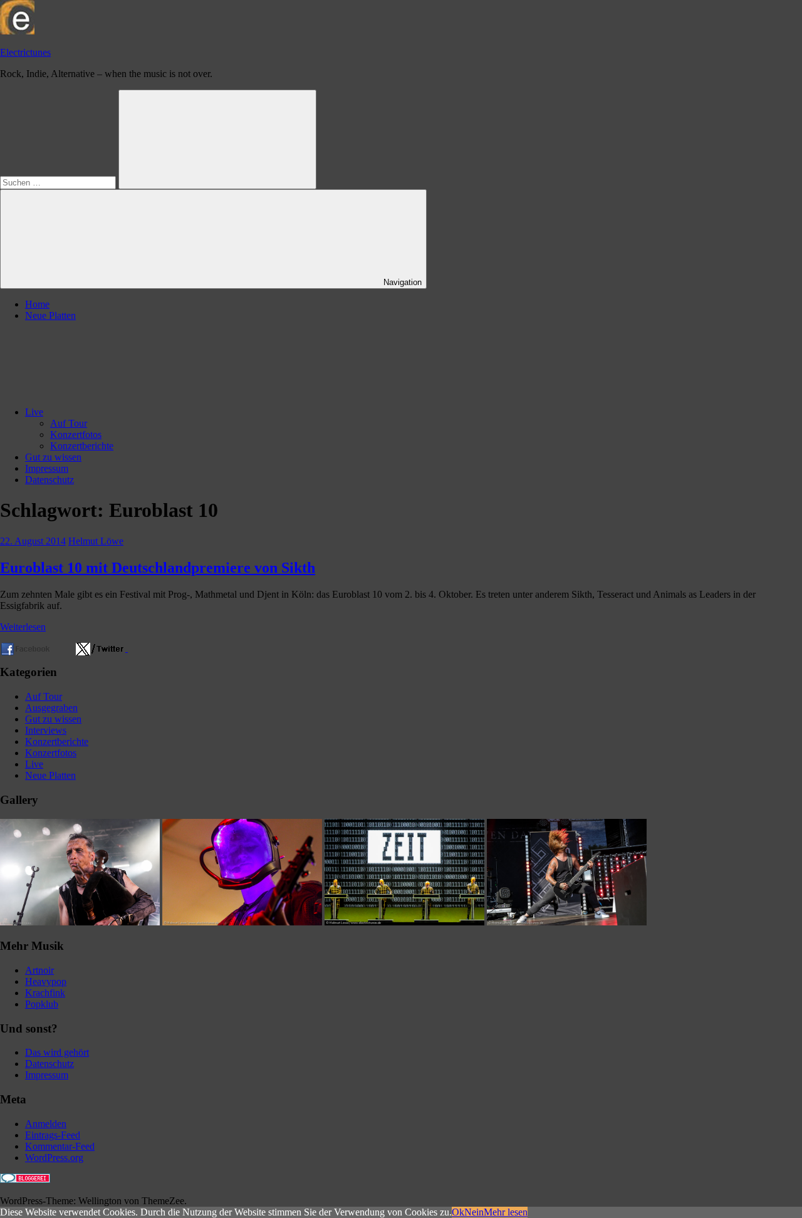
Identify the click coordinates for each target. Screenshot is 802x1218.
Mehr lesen (506, 1212)
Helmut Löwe (95, 541)
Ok (458, 1212)
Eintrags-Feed (52, 1135)
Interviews (45, 730)
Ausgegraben (51, 707)
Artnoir (39, 970)
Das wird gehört (57, 1052)
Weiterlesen (23, 627)
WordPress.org (54, 1157)
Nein (474, 1212)
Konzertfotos (76, 434)
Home (37, 304)
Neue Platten (50, 315)
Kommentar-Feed (60, 1146)
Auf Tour (68, 423)
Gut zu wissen (53, 457)
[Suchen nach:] (59, 182)
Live (34, 412)
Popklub (41, 1004)
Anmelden (45, 1123)
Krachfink (45, 992)
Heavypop (45, 981)
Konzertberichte (81, 445)
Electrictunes (25, 52)
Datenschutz (49, 479)
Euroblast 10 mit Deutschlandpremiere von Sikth (157, 568)
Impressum (46, 468)
